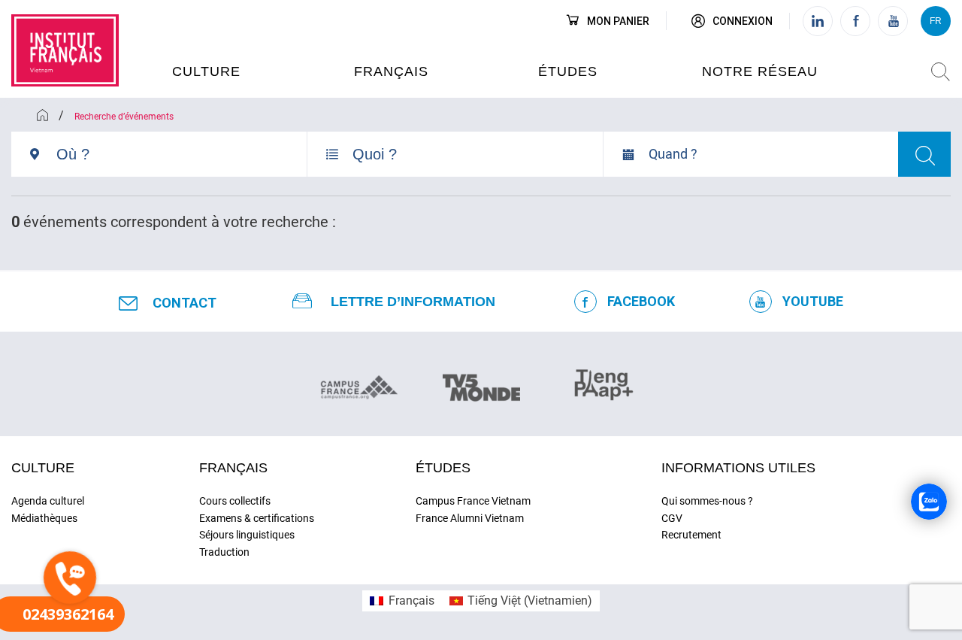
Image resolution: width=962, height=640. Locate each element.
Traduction (224, 552)
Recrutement (691, 535)
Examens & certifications (256, 518)
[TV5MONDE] (481, 382)
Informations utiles (738, 467)
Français (391, 71)
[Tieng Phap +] (604, 382)
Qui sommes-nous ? (707, 501)
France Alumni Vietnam (470, 518)
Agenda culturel (47, 501)
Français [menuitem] (411, 600)
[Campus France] (359, 386)
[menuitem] (401, 600)
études (567, 71)
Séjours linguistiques (247, 535)
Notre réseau (760, 71)
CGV (671, 518)
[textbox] (181, 154)
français (233, 467)
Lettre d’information (413, 301)
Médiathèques (44, 518)
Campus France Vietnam (473, 501)
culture (206, 71)
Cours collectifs (235, 501)
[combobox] (181, 160)
